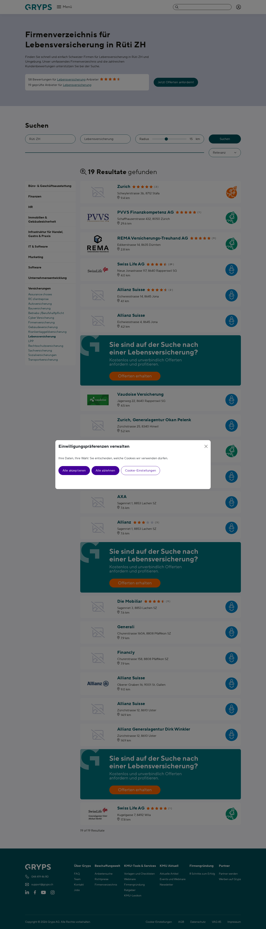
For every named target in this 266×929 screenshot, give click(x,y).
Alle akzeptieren (74, 470)
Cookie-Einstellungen (140, 470)
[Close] (206, 446)
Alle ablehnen (105, 470)
